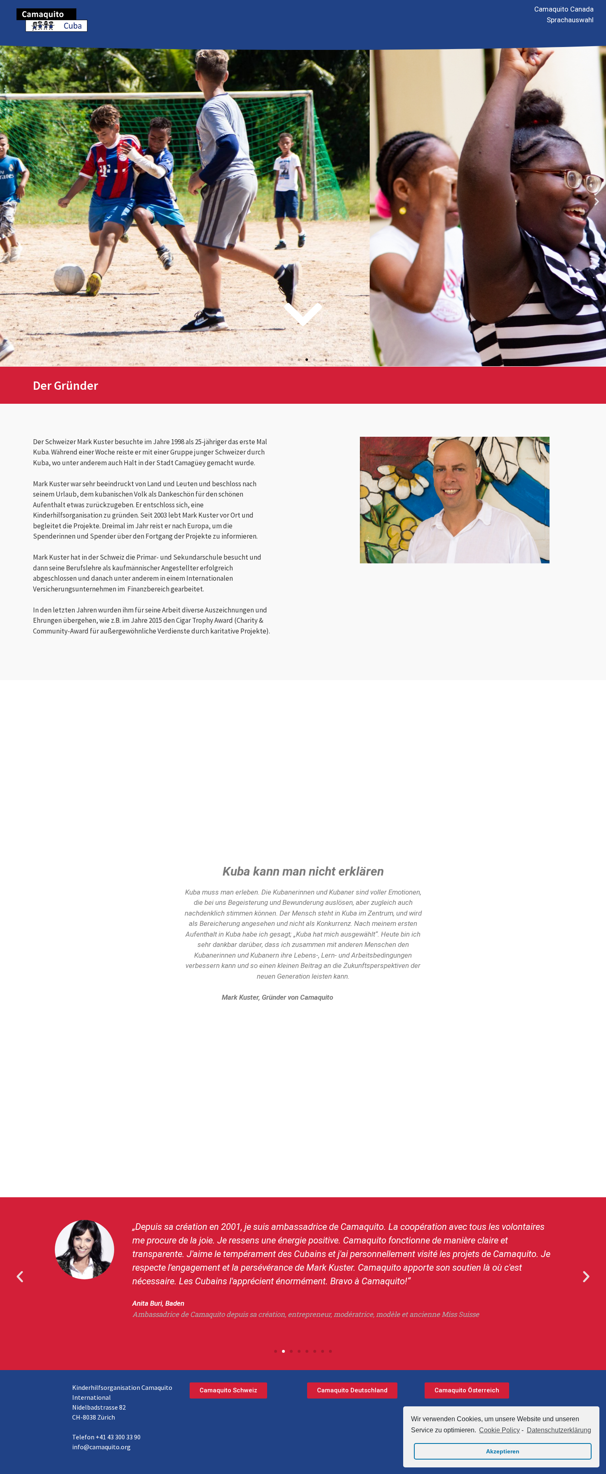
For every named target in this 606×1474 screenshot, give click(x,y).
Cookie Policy (499, 1430)
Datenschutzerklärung (559, 1430)
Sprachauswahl (570, 20)
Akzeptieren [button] (502, 1451)
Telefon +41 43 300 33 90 (106, 1437)
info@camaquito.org (101, 1447)
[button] (292, 359)
